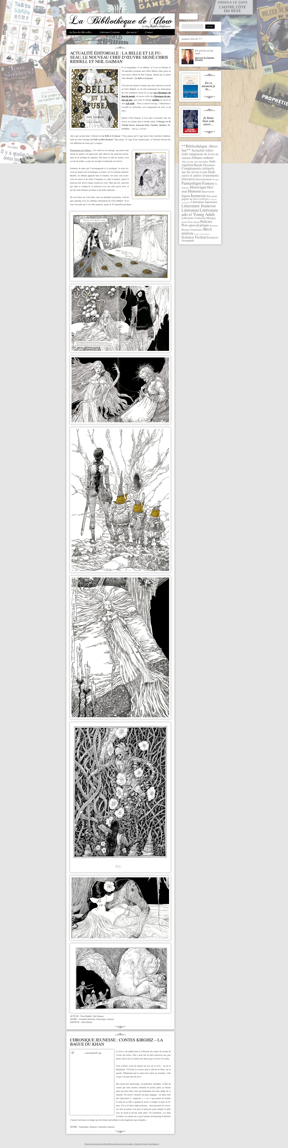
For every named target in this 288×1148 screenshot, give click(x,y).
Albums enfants (202, 157)
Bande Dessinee (204, 165)
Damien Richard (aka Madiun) (147, 1144)
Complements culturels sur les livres (198, 170)
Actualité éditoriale (87, 1019)
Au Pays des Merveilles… (81, 32)
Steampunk (188, 240)
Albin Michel (86, 1022)
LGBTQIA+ (204, 198)
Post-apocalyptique (195, 225)
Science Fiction (194, 237)
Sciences (212, 237)
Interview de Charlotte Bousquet (204, 58)
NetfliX (184, 222)
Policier (206, 221)
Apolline (155, 99)
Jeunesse (198, 195)
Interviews (208, 191)
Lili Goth (130, 103)
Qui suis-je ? (132, 32)
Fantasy (208, 183)
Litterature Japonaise (204, 202)
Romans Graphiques (192, 229)
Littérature (190, 210)
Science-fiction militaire (202, 234)
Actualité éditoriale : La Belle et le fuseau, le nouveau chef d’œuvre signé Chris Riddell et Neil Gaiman (119, 57)
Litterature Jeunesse (199, 205)
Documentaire (204, 179)
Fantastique (192, 183)
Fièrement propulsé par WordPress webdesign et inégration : (110, 1144)
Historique (198, 187)
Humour (194, 191)
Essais (216, 179)
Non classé (194, 222)
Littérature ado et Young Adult (200, 212)
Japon (186, 195)
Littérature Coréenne (110, 32)
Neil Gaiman (98, 1016)
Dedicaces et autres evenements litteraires (200, 175)
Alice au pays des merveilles (195, 161)
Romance (214, 225)
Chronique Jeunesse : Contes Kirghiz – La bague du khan (116, 1042)
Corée (203, 172)
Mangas (211, 218)
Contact (149, 32)
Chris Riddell (86, 1016)
